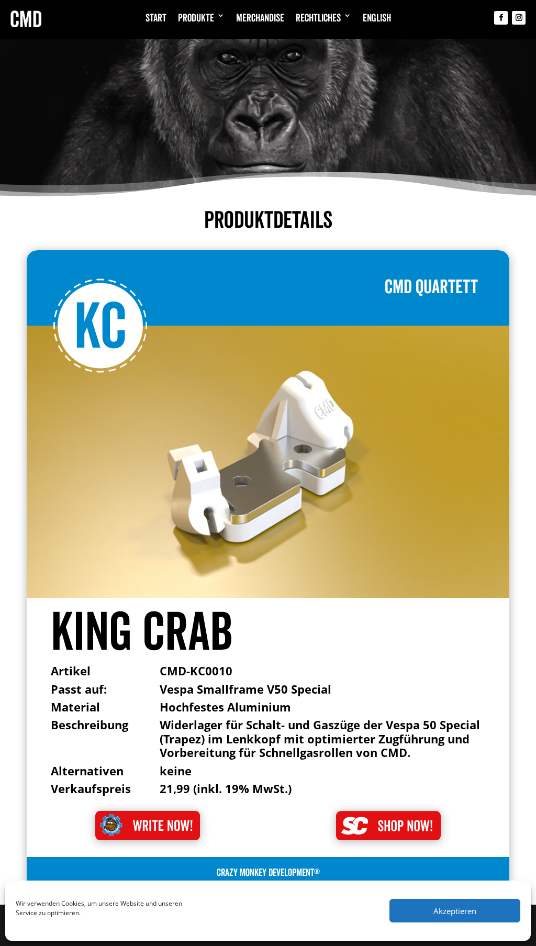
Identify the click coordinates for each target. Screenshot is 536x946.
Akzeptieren (454, 911)
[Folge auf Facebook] (501, 18)
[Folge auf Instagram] (519, 18)
